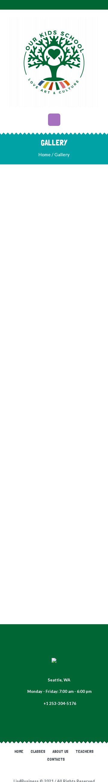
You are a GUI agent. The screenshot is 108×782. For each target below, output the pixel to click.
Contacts (56, 759)
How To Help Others (39, 493)
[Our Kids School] (54, 62)
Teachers (85, 751)
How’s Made (39, 328)
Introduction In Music (39, 383)
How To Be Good (39, 273)
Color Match (39, 219)
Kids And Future (38, 548)
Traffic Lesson (39, 438)
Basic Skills (39, 603)
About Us (60, 751)
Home (44, 154)
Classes (38, 751)
